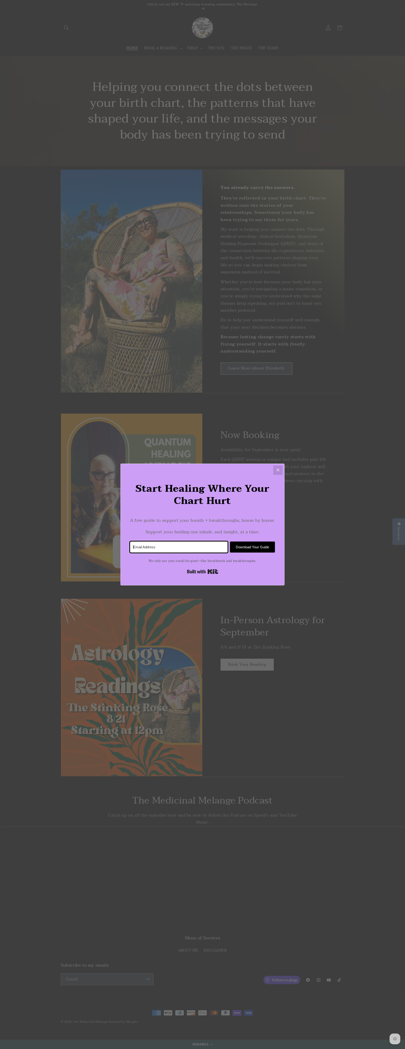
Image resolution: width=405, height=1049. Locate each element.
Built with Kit (202, 571)
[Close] (278, 470)
